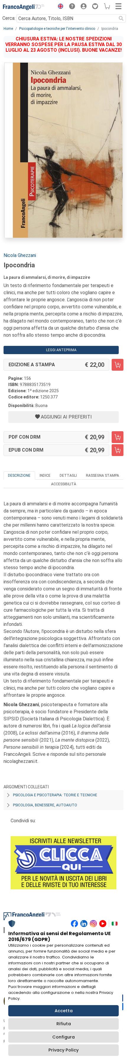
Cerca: (8, 18)
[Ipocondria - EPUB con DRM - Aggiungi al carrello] (117, 450)
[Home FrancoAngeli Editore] (23, 7)
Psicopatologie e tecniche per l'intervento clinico (57, 29)
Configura (63, 1037)
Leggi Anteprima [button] (61, 350)
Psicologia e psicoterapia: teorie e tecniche (55, 795)
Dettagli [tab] (68, 475)
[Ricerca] (121, 18)
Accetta (64, 1011)
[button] (59, 7)
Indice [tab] (45, 475)
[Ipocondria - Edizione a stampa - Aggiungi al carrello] (117, 365)
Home (8, 29)
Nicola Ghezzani (20, 255)
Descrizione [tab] (19, 475)
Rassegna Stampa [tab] (102, 475)
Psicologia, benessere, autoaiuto (45, 805)
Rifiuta (63, 1024)
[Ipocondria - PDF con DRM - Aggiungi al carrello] (117, 437)
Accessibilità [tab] (63, 484)
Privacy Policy (63, 1050)
